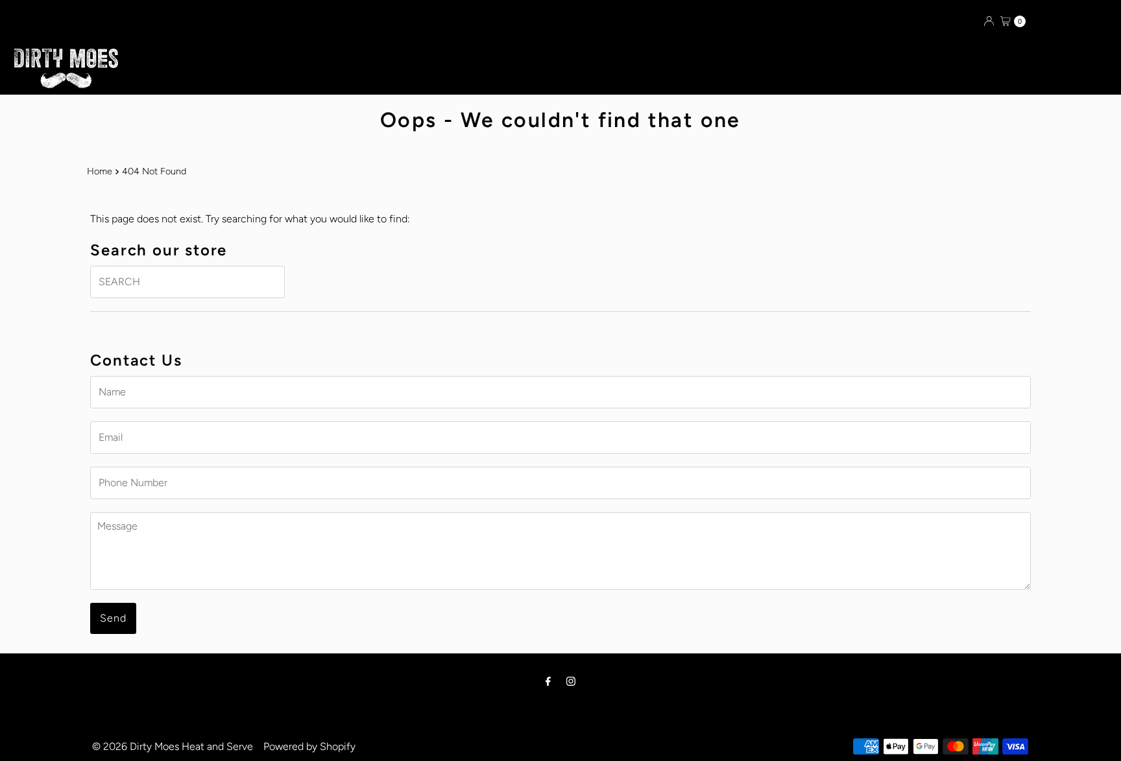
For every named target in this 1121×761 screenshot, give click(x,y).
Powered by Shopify (309, 746)
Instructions (688, 68)
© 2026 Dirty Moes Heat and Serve (172, 746)
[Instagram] (570, 681)
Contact (613, 68)
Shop (556, 68)
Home (99, 171)
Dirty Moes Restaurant (461, 68)
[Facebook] (548, 681)
